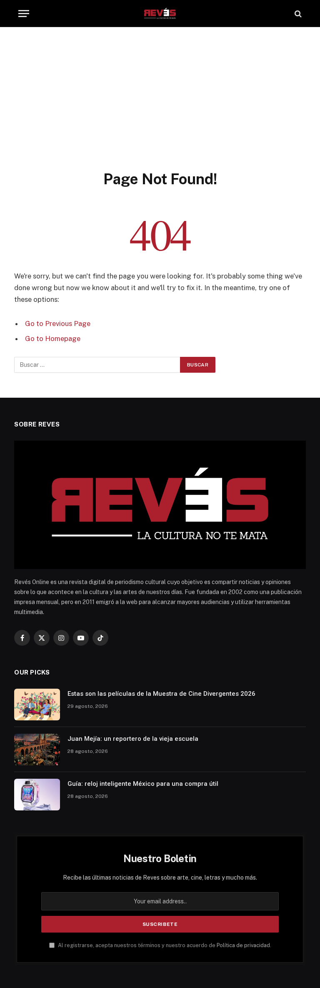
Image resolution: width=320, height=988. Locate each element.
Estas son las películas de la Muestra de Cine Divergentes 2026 (161, 693)
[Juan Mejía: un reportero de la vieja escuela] (37, 749)
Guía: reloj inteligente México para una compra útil (143, 783)
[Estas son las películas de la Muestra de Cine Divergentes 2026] (37, 704)
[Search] (297, 13)
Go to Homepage (52, 338)
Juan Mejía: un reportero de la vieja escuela (133, 738)
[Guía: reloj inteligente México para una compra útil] (37, 794)
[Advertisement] (160, 107)
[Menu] (23, 13)
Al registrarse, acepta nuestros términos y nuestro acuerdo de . (164, 945)
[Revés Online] (160, 13)
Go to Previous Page (57, 323)
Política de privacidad (243, 945)
